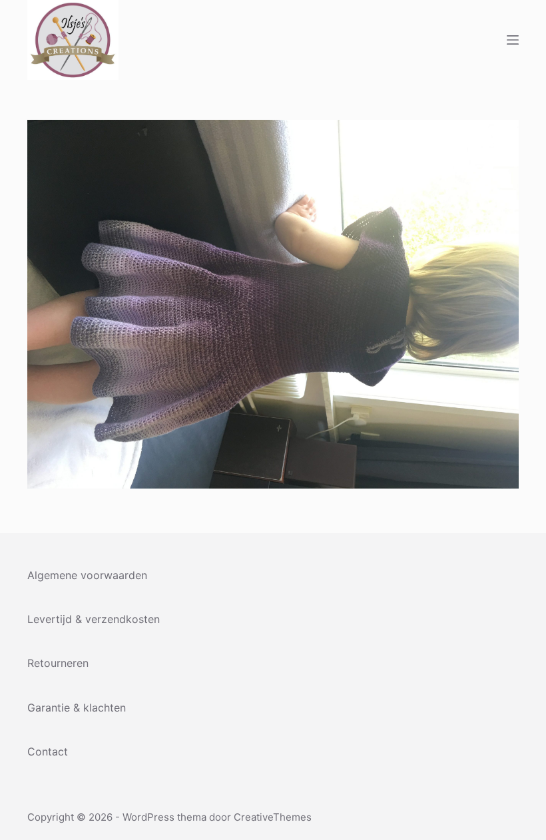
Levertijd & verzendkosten (93, 619)
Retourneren (58, 663)
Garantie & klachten (76, 707)
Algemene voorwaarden (87, 575)
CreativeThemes (273, 817)
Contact (47, 751)
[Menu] (513, 40)
